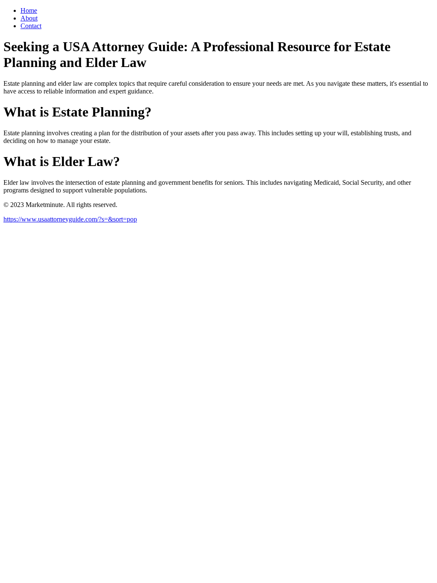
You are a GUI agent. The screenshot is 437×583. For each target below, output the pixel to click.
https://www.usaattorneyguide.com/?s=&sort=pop (70, 219)
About (29, 18)
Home (28, 10)
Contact (30, 25)
